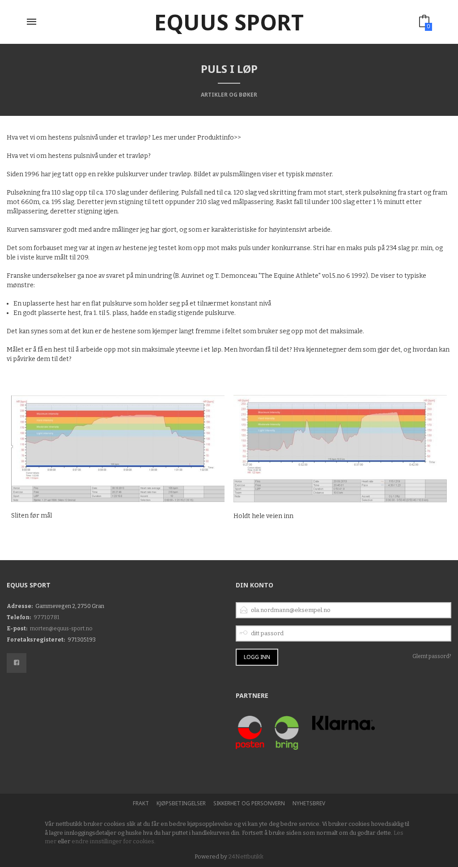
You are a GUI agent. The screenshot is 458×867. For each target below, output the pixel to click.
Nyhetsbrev (309, 803)
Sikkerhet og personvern (249, 803)
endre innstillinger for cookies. (114, 841)
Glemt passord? (431, 656)
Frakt (141, 803)
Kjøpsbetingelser (181, 803)
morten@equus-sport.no (61, 628)
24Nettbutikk (246, 856)
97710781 (46, 617)
